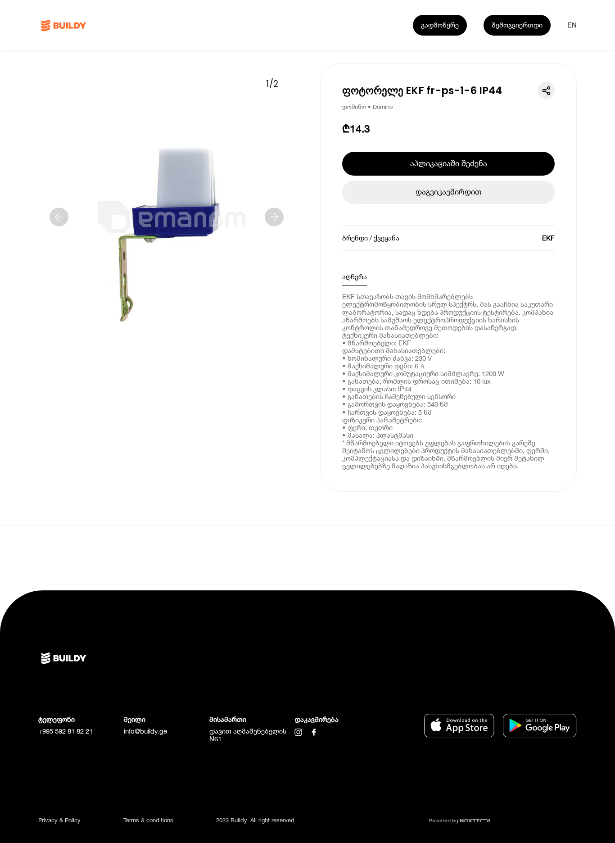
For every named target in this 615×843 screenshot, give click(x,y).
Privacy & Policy (59, 820)
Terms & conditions (148, 820)
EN (572, 25)
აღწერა (354, 276)
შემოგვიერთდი (517, 25)
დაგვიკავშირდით (448, 191)
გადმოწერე (440, 25)
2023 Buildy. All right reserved (255, 820)
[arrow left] (59, 217)
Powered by (444, 820)
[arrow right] (274, 217)
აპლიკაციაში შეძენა (448, 163)
